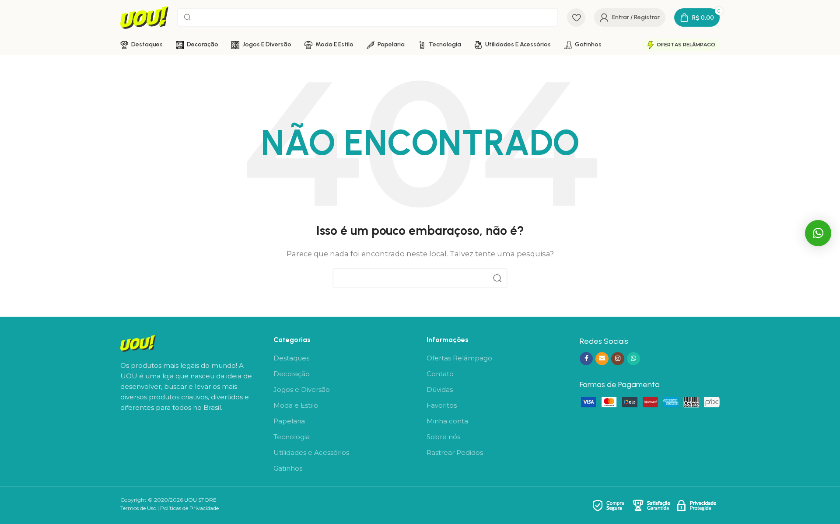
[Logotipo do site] (144, 17)
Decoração (291, 374)
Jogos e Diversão (301, 389)
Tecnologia (291, 437)
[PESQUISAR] (497, 278)
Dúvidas (440, 389)
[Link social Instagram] (617, 358)
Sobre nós (443, 437)
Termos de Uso (138, 508)
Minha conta (447, 421)
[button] (818, 233)
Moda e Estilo (295, 405)
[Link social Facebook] (586, 358)
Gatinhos (287, 468)
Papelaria (289, 421)
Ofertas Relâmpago (686, 45)
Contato (440, 374)
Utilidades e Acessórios (311, 452)
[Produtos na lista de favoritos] (576, 17)
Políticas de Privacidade (189, 508)
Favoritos (442, 405)
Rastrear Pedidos (455, 452)
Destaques (291, 358)
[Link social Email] (602, 358)
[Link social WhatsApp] (633, 358)
